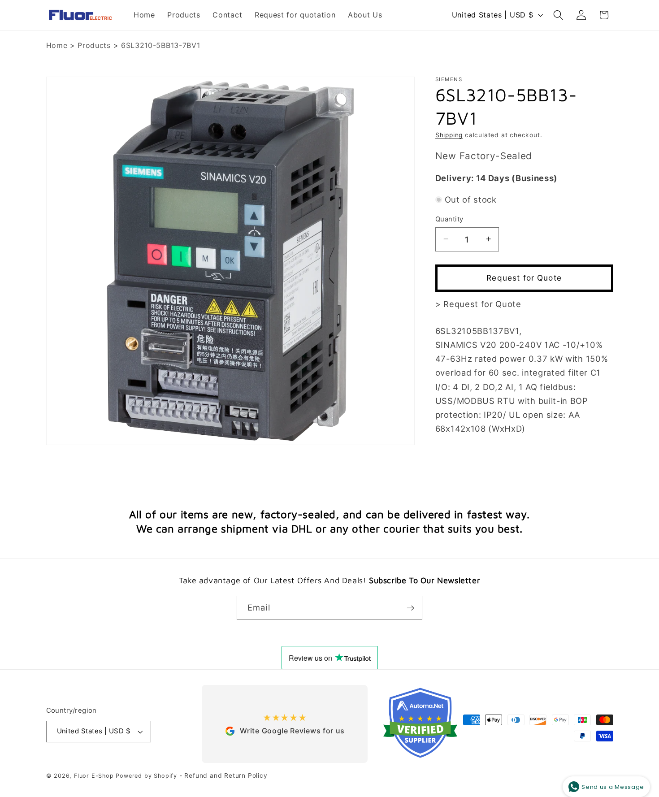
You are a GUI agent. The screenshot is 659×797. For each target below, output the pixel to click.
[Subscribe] (410, 608)
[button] (558, 15)
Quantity (449, 219)
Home (57, 45)
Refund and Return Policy (225, 776)
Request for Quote (524, 277)
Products (94, 45)
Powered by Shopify (146, 776)
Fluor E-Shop (94, 776)
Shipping (449, 134)
